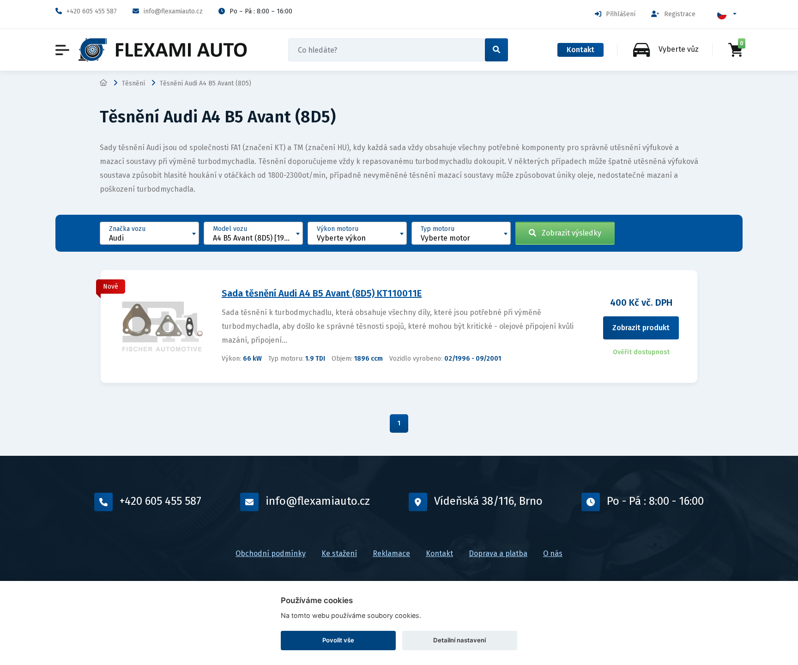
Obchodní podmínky (271, 553)
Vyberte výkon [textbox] (341, 238)
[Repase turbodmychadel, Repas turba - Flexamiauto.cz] (163, 49)
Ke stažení (339, 553)
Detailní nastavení (459, 640)
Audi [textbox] (116, 238)
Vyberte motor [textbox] (445, 238)
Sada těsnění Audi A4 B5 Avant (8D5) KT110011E (322, 293)
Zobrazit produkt (641, 327)
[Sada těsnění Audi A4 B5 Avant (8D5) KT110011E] (161, 325)
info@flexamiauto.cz (173, 11)
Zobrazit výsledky (568, 233)
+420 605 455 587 (91, 11)
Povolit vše (338, 640)
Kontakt (580, 49)
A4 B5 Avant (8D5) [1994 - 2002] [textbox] (257, 238)
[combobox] (149, 233)
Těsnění (133, 83)
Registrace (679, 14)
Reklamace (391, 553)
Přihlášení (620, 14)
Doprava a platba (498, 553)
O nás (552, 553)
